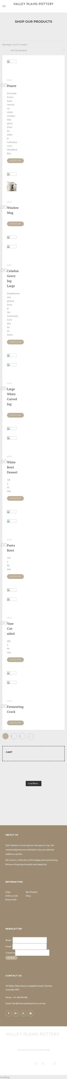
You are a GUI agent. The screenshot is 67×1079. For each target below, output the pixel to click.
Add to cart (15, 161)
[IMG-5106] (11, 436)
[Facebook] (8, 1013)
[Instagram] (23, 1013)
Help (28, 895)
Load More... (33, 783)
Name (9, 940)
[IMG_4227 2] (11, 181)
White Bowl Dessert (12, 467)
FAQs (8, 891)
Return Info (11, 899)
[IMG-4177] (11, 64)
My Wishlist (32, 891)
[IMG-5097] (11, 519)
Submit (11, 958)
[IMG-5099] (11, 597)
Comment (10, 952)
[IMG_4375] (11, 245)
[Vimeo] (30, 1013)
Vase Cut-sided (11, 628)
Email (8, 946)
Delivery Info (11, 895)
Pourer (11, 86)
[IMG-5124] (11, 680)
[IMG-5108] (11, 363)
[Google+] (16, 1013)
